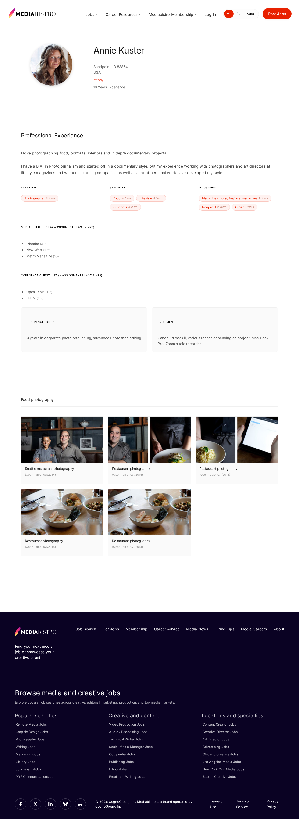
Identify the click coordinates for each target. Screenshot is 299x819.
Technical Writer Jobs (126, 739)
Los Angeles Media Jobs (222, 762)
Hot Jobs (111, 629)
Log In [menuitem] (210, 14)
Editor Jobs (118, 769)
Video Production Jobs (127, 724)
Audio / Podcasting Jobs (128, 732)
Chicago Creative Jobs (220, 754)
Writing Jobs (26, 747)
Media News (197, 629)
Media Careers (254, 629)
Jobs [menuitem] (89, 14)
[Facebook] (20, 804)
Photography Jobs (30, 739)
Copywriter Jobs (122, 754)
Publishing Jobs (121, 762)
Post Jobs (277, 13)
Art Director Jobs (216, 739)
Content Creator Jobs (219, 724)
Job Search (86, 629)
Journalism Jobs (28, 769)
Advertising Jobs (216, 747)
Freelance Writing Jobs (127, 777)
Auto (250, 14)
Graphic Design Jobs (32, 732)
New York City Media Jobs (223, 769)
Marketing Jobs (28, 754)
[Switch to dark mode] (239, 14)
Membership (136, 629)
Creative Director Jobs (220, 732)
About (278, 629)
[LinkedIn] (50, 804)
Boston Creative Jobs (219, 777)
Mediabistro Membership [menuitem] (171, 14)
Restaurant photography (131, 469)
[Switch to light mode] (229, 14)
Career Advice (167, 629)
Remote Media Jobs (31, 724)
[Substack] (80, 804)
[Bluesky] (65, 804)
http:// (98, 80)
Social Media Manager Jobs (131, 747)
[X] (35, 804)
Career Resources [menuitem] (121, 14)
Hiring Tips (224, 629)
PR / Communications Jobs (36, 777)
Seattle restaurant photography (49, 469)
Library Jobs (25, 762)
